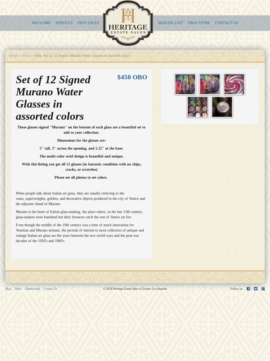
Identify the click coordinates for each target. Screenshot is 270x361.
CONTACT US (226, 23)
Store (26, 56)
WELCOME (41, 23)
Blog (8, 288)
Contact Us (50, 288)
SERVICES (64, 23)
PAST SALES (88, 23)
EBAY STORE (199, 23)
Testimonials (32, 288)
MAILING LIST (170, 23)
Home (13, 56)
